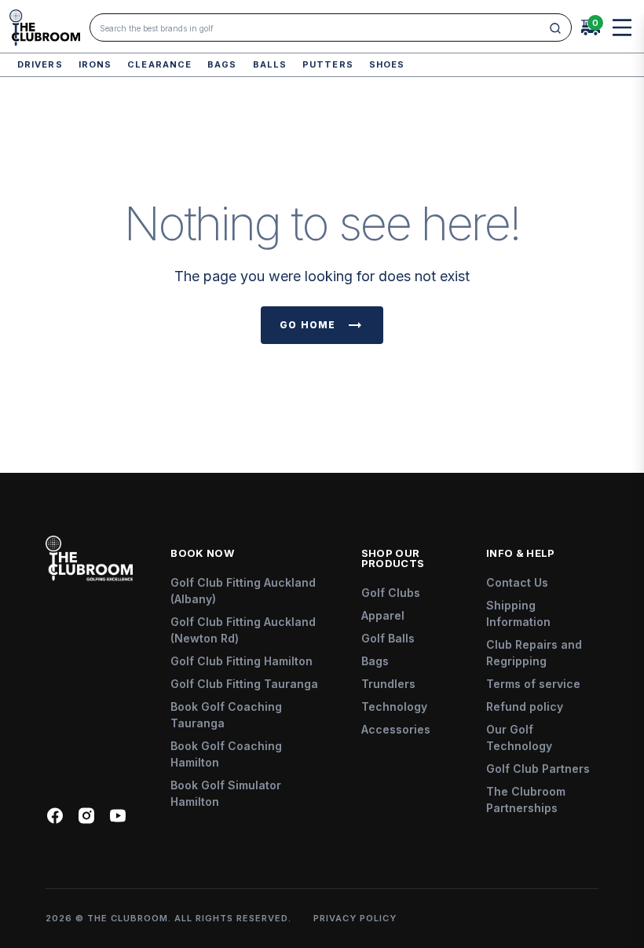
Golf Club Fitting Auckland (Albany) (243, 591)
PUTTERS (327, 64)
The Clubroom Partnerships (525, 799)
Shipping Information (518, 613)
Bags (375, 661)
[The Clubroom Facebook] (55, 815)
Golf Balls (388, 638)
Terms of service (533, 683)
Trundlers (388, 683)
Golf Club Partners (538, 768)
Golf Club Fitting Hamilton (241, 661)
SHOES (387, 64)
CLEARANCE (159, 64)
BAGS (221, 64)
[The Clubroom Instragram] (86, 815)
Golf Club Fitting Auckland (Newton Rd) (243, 630)
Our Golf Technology (519, 737)
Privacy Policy (355, 918)
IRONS (95, 64)
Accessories (395, 729)
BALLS (270, 64)
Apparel (382, 615)
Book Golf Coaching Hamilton (226, 754)
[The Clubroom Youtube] (117, 815)
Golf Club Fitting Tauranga (244, 683)
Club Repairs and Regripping (534, 653)
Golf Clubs (390, 592)
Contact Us (517, 582)
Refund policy (524, 706)
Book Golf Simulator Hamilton (225, 793)
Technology (394, 706)
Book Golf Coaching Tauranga (226, 715)
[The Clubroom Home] (44, 27)
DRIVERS (40, 64)
